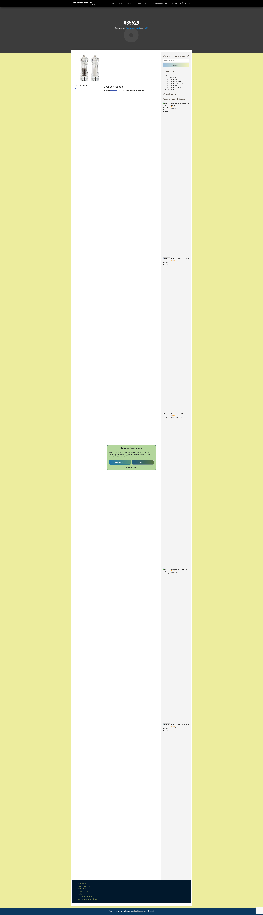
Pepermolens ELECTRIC (173, 87)
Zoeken (175, 65)
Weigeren (142, 462)
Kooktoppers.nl (140, 911)
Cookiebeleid (126, 467)
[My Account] (185, 3)
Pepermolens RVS (171, 85)
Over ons (82, 888)
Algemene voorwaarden (158, 4)
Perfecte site (120, 462)
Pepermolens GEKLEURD (173, 81)
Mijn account (117, 4)
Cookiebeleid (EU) (87, 899)
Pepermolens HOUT (171, 79)
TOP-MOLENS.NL (82, 2)
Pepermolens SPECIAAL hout (174, 83)
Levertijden (84, 891)
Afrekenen (129, 4)
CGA (146, 28)
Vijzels (167, 75)
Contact (174, 4)
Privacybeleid (135, 467)
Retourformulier (86, 894)
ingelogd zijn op (116, 90)
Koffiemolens (169, 89)
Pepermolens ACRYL (171, 77)
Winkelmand (141, 4)
